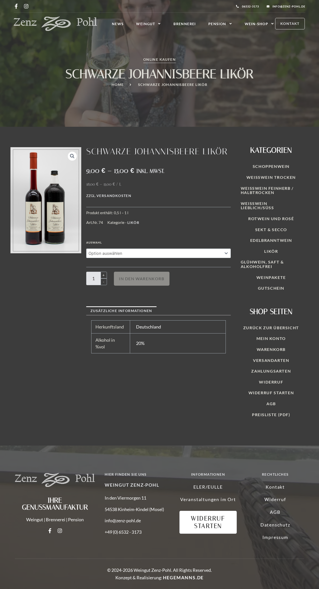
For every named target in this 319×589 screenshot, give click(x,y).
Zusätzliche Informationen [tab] (121, 311)
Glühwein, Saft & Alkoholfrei (262, 264)
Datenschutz (275, 524)
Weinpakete (271, 277)
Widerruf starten (271, 392)
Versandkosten (113, 196)
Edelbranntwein (271, 240)
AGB (271, 403)
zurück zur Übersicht (271, 327)
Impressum (275, 537)
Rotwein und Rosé (271, 218)
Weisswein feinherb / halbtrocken (267, 190)
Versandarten (271, 360)
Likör (133, 222)
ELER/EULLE (208, 487)
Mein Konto (271, 338)
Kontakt (275, 487)
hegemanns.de (183, 577)
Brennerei (184, 24)
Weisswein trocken (271, 177)
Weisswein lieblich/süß (257, 205)
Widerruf (271, 382)
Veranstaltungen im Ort (208, 499)
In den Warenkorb (141, 278)
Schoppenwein (271, 166)
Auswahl (94, 242)
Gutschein (271, 288)
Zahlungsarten (271, 371)
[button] (72, 156)
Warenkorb (271, 349)
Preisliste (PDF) (271, 414)
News (118, 24)
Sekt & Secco (271, 229)
